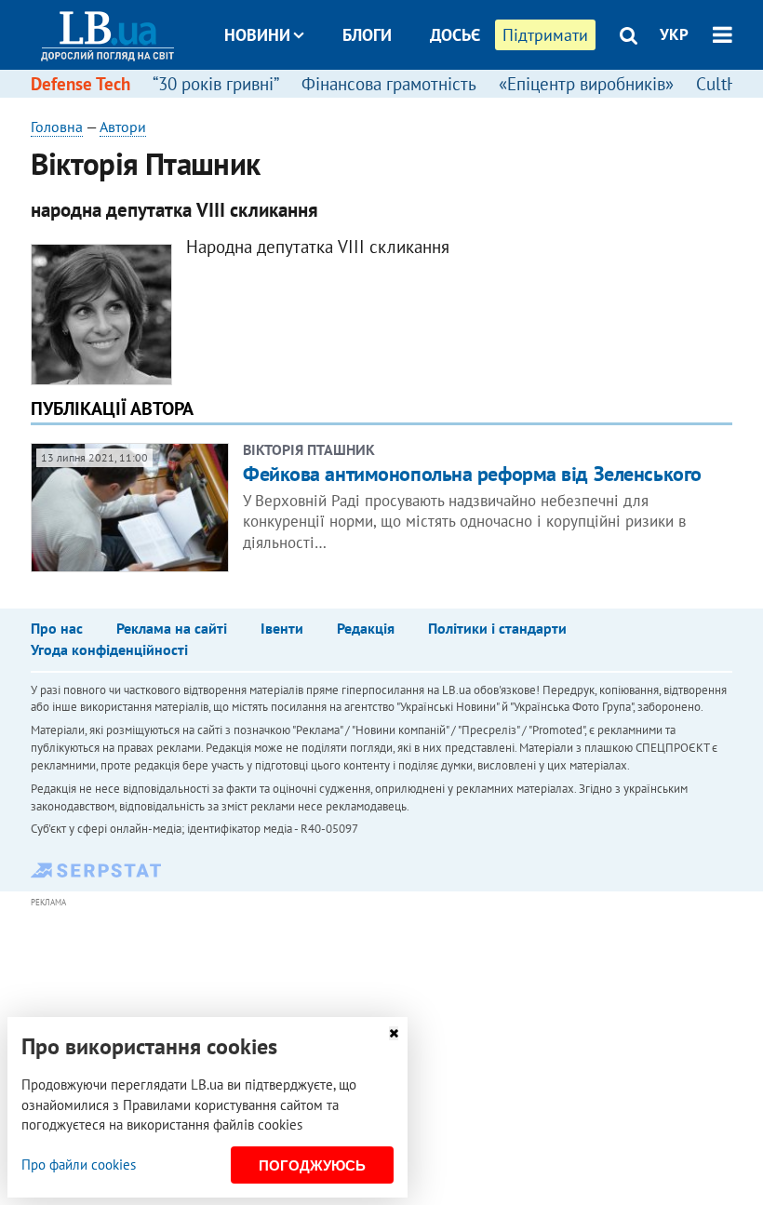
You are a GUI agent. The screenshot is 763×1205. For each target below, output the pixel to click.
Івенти (282, 628)
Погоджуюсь (312, 1165)
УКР (674, 34)
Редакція (366, 628)
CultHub (726, 84)
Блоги (367, 35)
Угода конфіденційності (109, 649)
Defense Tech (80, 84)
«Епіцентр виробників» (586, 84)
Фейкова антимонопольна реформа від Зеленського (472, 474)
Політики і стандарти (497, 628)
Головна (57, 126)
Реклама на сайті (171, 628)
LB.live (398, 104)
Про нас (57, 628)
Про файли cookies (78, 1164)
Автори (123, 126)
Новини (257, 35)
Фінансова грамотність (388, 84)
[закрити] (393, 1033)
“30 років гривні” (216, 84)
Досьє (455, 35)
